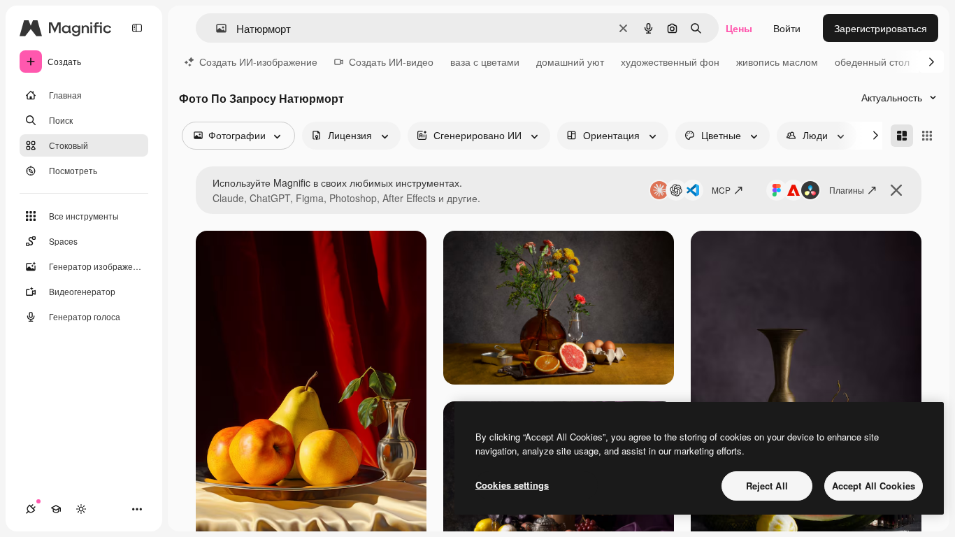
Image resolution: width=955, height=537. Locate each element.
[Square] (927, 135)
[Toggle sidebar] (137, 28)
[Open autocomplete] (215, 28)
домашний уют (570, 62)
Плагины (846, 190)
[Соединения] (31, 509)
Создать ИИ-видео (391, 62)
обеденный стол (872, 62)
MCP (721, 190)
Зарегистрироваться (880, 28)
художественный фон (670, 62)
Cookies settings (512, 485)
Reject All (767, 485)
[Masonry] (902, 135)
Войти (786, 28)
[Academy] (56, 509)
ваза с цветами (484, 62)
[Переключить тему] (81, 509)
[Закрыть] (896, 190)
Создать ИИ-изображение (258, 62)
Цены (739, 28)
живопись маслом (777, 62)
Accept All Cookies (873, 485)
